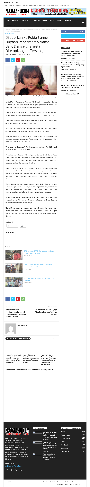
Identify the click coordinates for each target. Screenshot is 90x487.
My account (41, 5)
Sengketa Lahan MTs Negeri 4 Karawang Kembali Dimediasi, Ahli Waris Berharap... (50, 434)
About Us (11, 5)
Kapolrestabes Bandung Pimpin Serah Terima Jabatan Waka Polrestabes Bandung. (71, 53)
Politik (51, 20)
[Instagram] (12, 470)
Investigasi (67, 20)
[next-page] (56, 338)
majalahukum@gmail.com (13, 466)
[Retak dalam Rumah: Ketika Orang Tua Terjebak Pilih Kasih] (37, 456)
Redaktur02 (13, 54)
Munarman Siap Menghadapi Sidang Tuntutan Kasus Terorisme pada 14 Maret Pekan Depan (72, 76)
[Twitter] (13, 60)
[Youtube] (21, 470)
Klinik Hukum (10, 25)
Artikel (44, 20)
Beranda (7, 29)
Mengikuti (79, 36)
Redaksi (18, 5)
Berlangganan (78, 40)
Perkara (15, 20)
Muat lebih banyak (72, 94)
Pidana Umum (15, 29)
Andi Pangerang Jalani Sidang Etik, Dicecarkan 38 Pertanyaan (72, 86)
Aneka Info (26, 20)
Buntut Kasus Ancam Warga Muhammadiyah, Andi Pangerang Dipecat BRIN (72, 65)
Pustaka (58, 20)
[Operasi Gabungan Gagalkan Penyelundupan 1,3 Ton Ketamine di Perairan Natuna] (31, 347)
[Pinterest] (18, 60)
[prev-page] (53, 338)
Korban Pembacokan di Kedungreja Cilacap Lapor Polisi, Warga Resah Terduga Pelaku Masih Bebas (13, 358)
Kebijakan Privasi (65, 5)
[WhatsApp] (23, 60)
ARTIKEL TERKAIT (12, 338)
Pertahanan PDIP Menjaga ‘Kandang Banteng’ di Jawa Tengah (46, 312)
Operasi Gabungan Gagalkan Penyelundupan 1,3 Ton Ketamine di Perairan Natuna (31, 358)
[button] (83, 22)
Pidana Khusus (65, 435)
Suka (81, 31)
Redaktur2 (64, 58)
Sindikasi (37, 20)
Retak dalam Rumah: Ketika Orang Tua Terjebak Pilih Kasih (49, 455)
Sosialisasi (64, 445)
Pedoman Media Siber (29, 5)
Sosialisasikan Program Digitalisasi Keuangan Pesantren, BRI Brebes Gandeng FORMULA (50, 445)
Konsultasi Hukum (52, 5)
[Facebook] (7, 60)
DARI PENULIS (25, 338)
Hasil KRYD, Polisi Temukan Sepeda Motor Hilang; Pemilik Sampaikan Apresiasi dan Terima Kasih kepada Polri (48, 359)
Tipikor (63, 442)
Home (5, 5)
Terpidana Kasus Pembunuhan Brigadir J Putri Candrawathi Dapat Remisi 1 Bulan (15, 313)
